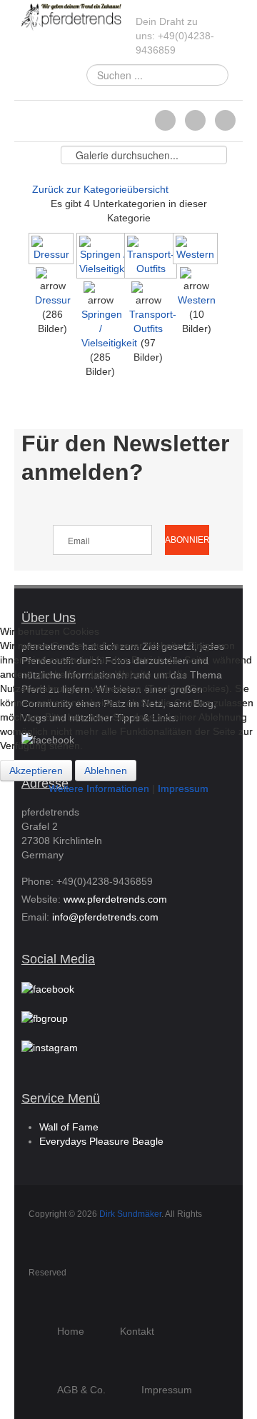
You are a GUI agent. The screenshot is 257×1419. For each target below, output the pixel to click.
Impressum (183, 788)
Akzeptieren (36, 770)
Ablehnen (105, 770)
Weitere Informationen (99, 788)
